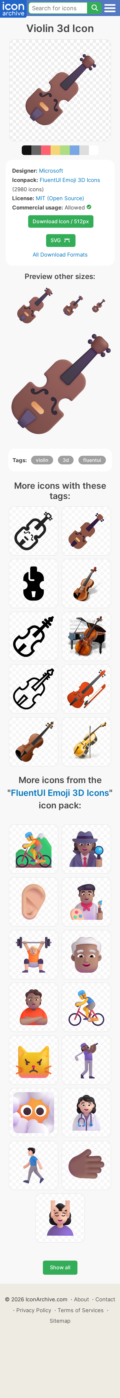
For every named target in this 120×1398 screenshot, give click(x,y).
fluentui (92, 460)
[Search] (94, 8)
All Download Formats (60, 254)
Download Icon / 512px (61, 221)
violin (42, 460)
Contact (105, 1299)
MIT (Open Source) (60, 198)
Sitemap (60, 1321)
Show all (60, 1267)
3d (66, 460)
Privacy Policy (33, 1310)
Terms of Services (81, 1310)
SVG (56, 240)
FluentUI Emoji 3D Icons (70, 180)
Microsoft (51, 171)
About (81, 1299)
